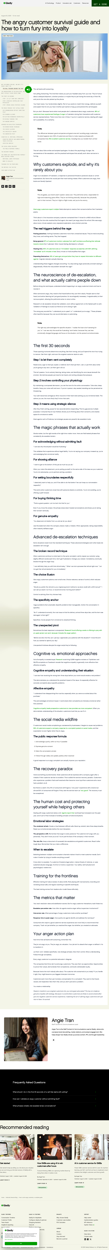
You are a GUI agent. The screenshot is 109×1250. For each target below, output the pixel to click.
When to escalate (8, 161)
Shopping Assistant (35, 1222)
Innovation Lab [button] (67, 3)
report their (71, 813)
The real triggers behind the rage (13, 88)
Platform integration (35, 1227)
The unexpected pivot (9, 134)
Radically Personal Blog (11, 1197)
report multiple (54, 209)
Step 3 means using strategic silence (14, 105)
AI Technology (49, 3)
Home (2, 1197)
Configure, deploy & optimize (37, 1220)
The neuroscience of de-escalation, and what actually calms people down (13, 92)
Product (58, 3)
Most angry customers (41, 209)
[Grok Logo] (17, 1237)
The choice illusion (9, 129)
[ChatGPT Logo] (2, 1237)
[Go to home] (6, 3)
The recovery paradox (7, 151)
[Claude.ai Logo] (6, 1237)
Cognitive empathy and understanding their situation (13, 140)
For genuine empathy (8, 121)
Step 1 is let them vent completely (13, 98)
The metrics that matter (8, 167)
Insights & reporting (7, 1225)
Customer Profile (6, 1220)
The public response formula (11, 148)
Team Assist (5, 1222)
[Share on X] (6, 186)
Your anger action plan (8, 170)
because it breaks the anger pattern (63, 633)
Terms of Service (5, 1247)
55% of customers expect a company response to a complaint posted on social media (62, 728)
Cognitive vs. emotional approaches (12, 137)
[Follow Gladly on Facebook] (88, 1239)
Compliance (49, 1247)
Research (59, 660)
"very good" (84, 791)
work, (49, 633)
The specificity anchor (9, 131)
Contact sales (88, 1236)
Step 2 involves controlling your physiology (13, 101)
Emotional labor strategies (11, 158)
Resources (85, 3)
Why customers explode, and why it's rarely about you (12, 85)
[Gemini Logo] (14, 1237)
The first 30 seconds (7, 96)
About (58, 1232)
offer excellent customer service (59, 139)
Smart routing (5, 1227)
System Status (88, 1225)
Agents (64, 813)
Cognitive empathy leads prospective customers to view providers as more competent (62, 708)
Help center (87, 1218)
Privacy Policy (15, 1247)
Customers (77, 3)
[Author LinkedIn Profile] (53, 1040)
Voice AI (31, 1225)
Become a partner (62, 1239)
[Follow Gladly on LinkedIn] (85, 1239)
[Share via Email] (13, 186)
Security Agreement (39, 1247)
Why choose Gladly (62, 1218)
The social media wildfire (9, 146)
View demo (87, 1234)
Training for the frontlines (9, 164)
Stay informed (61, 1236)
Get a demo (100, 4)
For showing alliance (9, 114)
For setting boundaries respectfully (13, 116)
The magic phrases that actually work (12, 108)
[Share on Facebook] (10, 186)
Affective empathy (8, 143)
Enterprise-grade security (36, 1230)
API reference (88, 1222)
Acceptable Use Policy (27, 1247)
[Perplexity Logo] (10, 1237)
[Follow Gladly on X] (91, 1239)
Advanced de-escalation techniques (11, 124)
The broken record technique (11, 127)
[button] (28, 89)
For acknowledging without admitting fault (14, 111)
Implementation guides (91, 1220)
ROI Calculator (61, 1222)
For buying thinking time (10, 119)
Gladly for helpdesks (35, 1218)
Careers (59, 1234)
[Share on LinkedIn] (2, 186)
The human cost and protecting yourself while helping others (13, 155)
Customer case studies (63, 1220)
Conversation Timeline (8, 1218)
